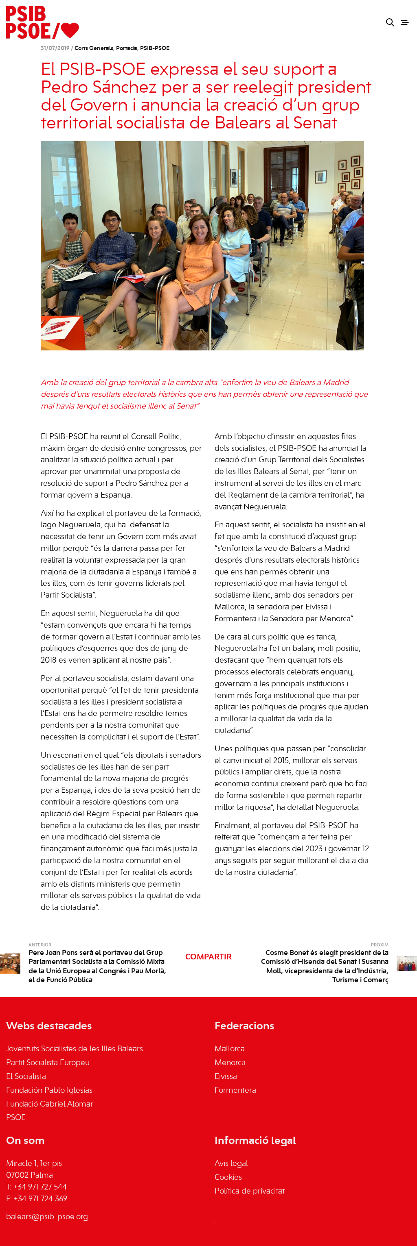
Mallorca (230, 1049)
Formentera (235, 1090)
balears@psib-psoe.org (47, 1217)
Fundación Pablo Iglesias (49, 1090)
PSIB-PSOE (154, 48)
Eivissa (226, 1077)
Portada (126, 48)
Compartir (208, 957)
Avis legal (231, 1164)
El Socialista (26, 1077)
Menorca (230, 1063)
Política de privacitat (250, 1191)
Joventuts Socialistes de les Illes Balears (74, 1049)
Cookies (228, 1177)
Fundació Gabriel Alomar (49, 1104)
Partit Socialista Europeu (48, 1063)
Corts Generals (94, 48)
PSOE (16, 1118)
